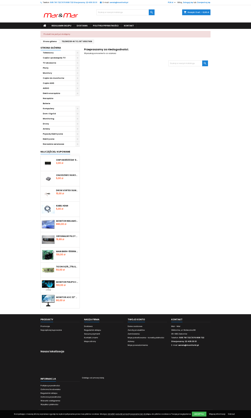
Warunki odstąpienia (50, 400)
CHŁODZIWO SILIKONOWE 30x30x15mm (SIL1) (67, 175)
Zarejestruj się (203, 2)
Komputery (48, 108)
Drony (46, 123)
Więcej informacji (217, 414)
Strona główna (51, 47)
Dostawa (82, 25)
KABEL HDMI (62, 206)
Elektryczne (48, 139)
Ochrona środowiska (50, 389)
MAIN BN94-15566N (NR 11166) (67, 251)
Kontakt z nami (91, 337)
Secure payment (92, 333)
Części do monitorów (53, 78)
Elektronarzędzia (51, 93)
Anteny (46, 128)
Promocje (45, 326)
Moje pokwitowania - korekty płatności (146, 337)
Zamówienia (134, 333)
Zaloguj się (188, 2)
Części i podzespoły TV (54, 57)
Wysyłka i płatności (49, 404)
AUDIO (46, 88)
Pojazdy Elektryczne (53, 134)
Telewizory (48, 52)
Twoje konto (136, 319)
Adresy (131, 341)
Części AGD (48, 83)
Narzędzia (48, 98)
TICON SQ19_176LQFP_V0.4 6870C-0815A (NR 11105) (67, 266)
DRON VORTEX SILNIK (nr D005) (67, 190)
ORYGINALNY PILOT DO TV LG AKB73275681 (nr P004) (67, 236)
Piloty (46, 68)
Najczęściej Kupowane (55, 151)
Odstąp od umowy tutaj (93, 377)
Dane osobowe (135, 326)
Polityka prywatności (106, 25)
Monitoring (48, 118)
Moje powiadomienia (138, 345)
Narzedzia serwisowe (53, 144)
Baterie (46, 103)
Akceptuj (199, 414)
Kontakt (129, 25)
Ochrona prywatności (51, 397)
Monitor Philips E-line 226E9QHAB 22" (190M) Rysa (67, 282)
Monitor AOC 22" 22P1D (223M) (67, 297)
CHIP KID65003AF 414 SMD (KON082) (67, 160)
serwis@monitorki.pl (119, 2)
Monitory (47, 73)
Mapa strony (90, 341)
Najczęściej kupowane (51, 330)
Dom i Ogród (49, 113)
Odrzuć (231, 414)
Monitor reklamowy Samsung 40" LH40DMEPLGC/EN (67, 221)
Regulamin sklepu (61, 25)
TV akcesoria (49, 62)
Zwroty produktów (136, 330)
